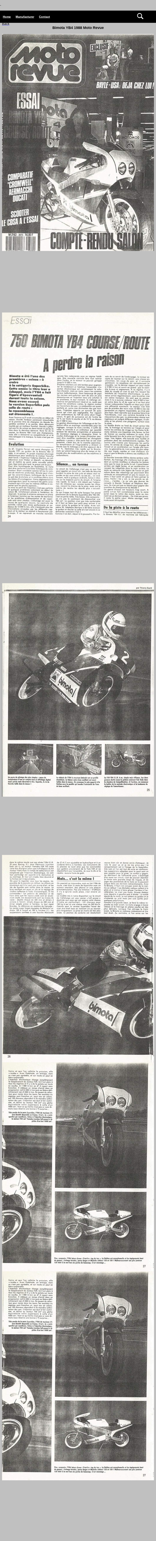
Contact (44, 16)
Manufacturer (25, 16)
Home (7, 16)
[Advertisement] (78, 280)
